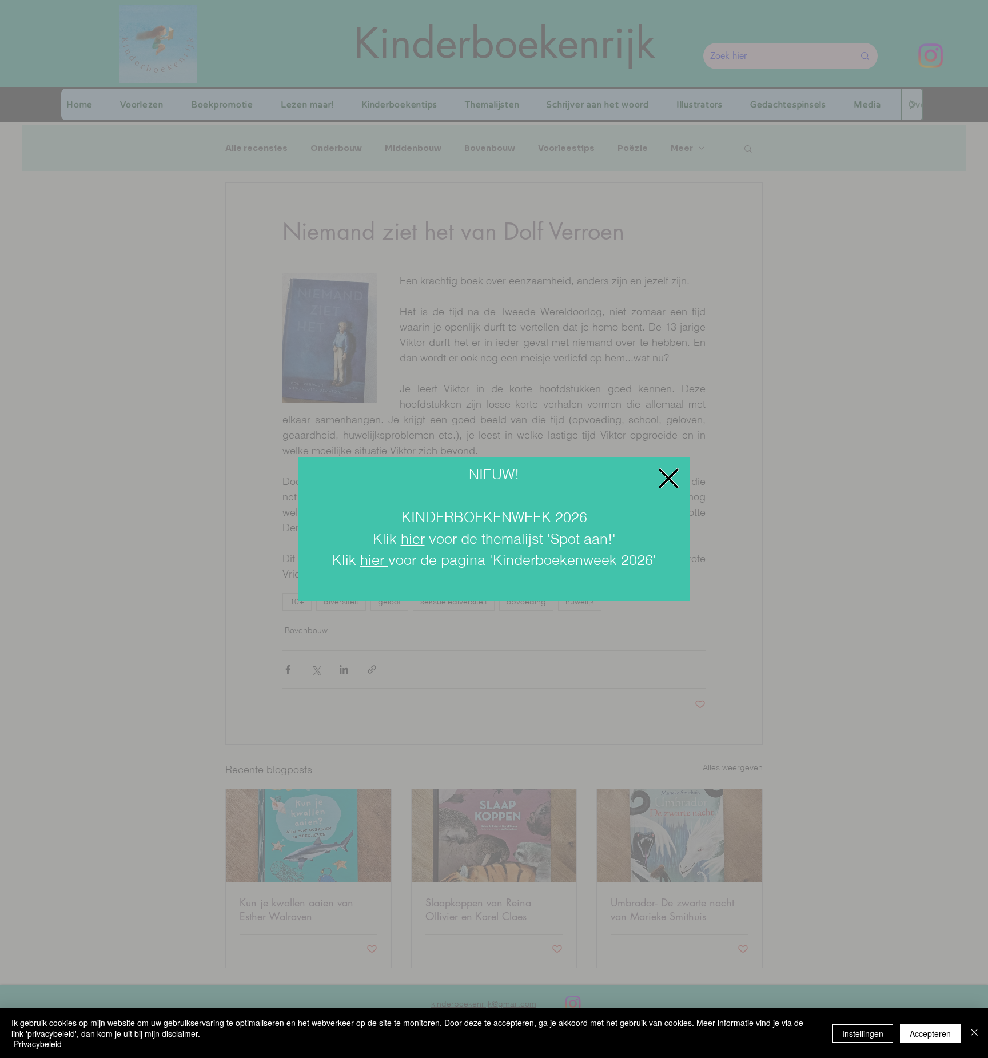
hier (413, 538)
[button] (669, 478)
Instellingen (862, 1033)
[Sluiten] (974, 1033)
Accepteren (930, 1033)
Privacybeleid (38, 1043)
